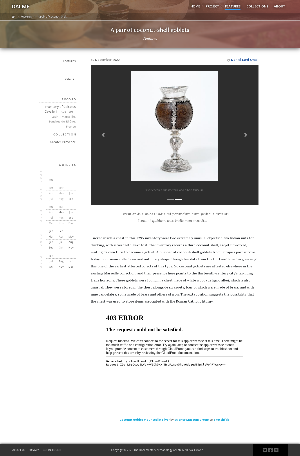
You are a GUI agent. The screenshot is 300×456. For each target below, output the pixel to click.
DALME (20, 6)
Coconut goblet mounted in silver (145, 420)
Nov (71, 247)
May (61, 212)
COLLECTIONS (257, 6)
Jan (51, 231)
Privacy (34, 450)
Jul (51, 218)
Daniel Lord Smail (244, 59)
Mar (51, 236)
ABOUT (279, 6)
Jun (51, 242)
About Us (18, 450)
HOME (195, 6)
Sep (71, 199)
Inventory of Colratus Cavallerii (60, 116)
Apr (61, 236)
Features (27, 16)
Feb (51, 180)
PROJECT (212, 6)
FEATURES (232, 6)
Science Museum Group (191, 420)
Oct (51, 267)
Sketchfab (221, 420)
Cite (68, 79)
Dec (71, 223)
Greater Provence (63, 142)
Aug (71, 242)
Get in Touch (52, 450)
